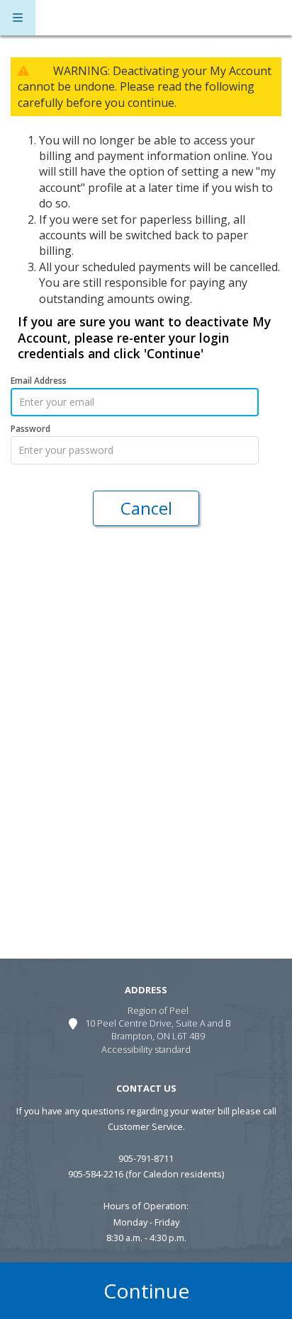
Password (30, 429)
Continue (146, 1290)
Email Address (39, 381)
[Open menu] (17, 17)
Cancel (146, 508)
